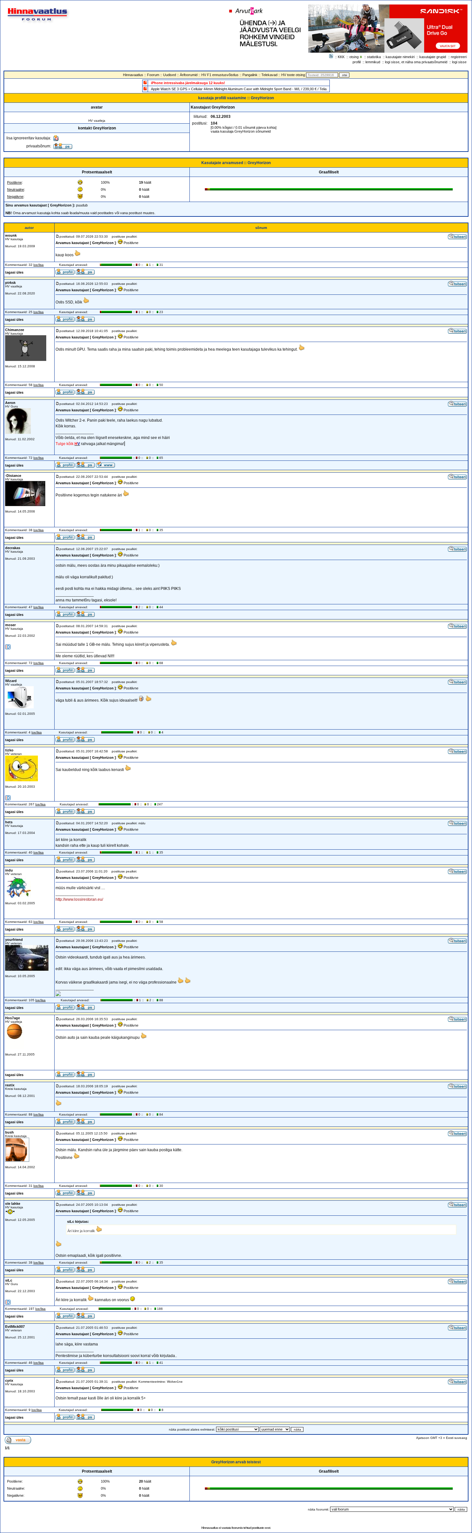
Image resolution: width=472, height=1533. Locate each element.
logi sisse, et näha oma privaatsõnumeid (416, 62)
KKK (341, 57)
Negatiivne (15, 196)
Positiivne (14, 182)
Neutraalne (15, 189)
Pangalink (250, 75)
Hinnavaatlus (133, 75)
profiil (357, 62)
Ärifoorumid (188, 75)
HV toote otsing (293, 75)
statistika (374, 57)
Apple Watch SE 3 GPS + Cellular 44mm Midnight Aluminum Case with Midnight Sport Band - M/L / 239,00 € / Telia (239, 89)
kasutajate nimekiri (400, 57)
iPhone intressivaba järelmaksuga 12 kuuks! (188, 83)
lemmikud (372, 62)
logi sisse (459, 62)
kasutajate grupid (432, 57)
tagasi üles (14, 272)
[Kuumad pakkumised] (145, 88)
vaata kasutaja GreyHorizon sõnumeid (241, 131)
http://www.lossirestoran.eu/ (79, 899)
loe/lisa (38, 265)
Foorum (153, 75)
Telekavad (269, 75)
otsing (354, 57)
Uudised (169, 75)
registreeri (459, 57)
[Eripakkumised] (145, 82)
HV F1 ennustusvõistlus (220, 75)
